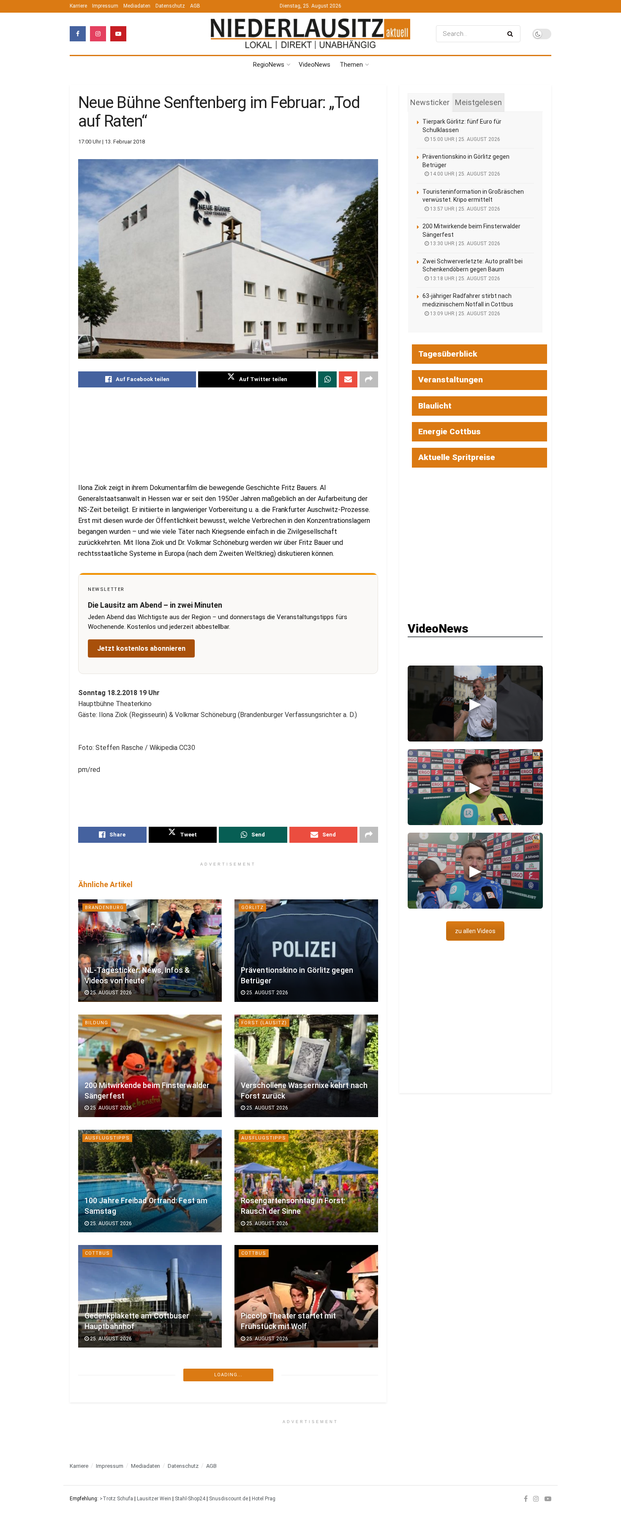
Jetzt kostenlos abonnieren (141, 648)
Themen (351, 64)
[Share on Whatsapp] (327, 379)
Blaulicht (435, 406)
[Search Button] (511, 33)
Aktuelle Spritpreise (456, 457)
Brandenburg (104, 907)
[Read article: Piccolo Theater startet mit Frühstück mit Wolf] (306, 1296)
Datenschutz (170, 6)
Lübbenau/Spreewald (116, 1368)
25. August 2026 (110, 993)
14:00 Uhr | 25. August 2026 (464, 174)
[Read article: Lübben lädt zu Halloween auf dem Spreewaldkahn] (306, 1411)
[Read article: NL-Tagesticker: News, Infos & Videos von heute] (150, 950)
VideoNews (314, 64)
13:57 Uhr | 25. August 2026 (464, 209)
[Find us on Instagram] (98, 33)
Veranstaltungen (450, 379)
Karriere (78, 6)
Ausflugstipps (107, 1138)
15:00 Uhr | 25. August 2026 (464, 139)
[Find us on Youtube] (118, 33)
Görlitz (252, 907)
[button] (475, 704)
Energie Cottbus (449, 431)
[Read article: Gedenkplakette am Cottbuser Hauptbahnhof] (150, 1296)
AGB (195, 6)
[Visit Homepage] (310, 34)
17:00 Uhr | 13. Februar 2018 (111, 141)
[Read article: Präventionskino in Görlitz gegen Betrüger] (306, 950)
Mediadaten (136, 6)
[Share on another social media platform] (369, 379)
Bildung (96, 1023)
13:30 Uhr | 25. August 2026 (464, 243)
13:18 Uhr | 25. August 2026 (464, 278)
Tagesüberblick (447, 354)
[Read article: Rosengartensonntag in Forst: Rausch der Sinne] (306, 1181)
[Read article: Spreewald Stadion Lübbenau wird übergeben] (150, 1411)
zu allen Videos (475, 931)
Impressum (105, 6)
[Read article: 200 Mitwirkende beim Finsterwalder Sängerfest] (150, 1066)
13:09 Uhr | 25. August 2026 (464, 314)
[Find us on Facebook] (78, 33)
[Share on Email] (348, 379)
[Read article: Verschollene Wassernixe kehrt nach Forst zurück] (306, 1066)
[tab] (430, 102)
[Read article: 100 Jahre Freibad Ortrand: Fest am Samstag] (150, 1181)
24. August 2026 (110, 1454)
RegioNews (268, 64)
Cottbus (97, 1253)
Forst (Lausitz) (264, 1023)
